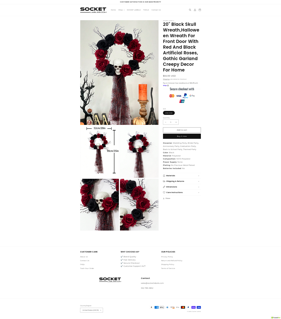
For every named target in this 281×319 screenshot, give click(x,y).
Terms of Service (168, 268)
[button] (121, 10)
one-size (168, 113)
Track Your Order (87, 268)
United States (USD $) (90, 310)
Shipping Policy (167, 264)
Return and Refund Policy (171, 261)
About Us (84, 257)
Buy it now (182, 136)
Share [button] (168, 198)
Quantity (166, 118)
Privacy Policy (167, 257)
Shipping (166, 79)
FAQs (82, 264)
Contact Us (84, 261)
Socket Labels (196, 311)
